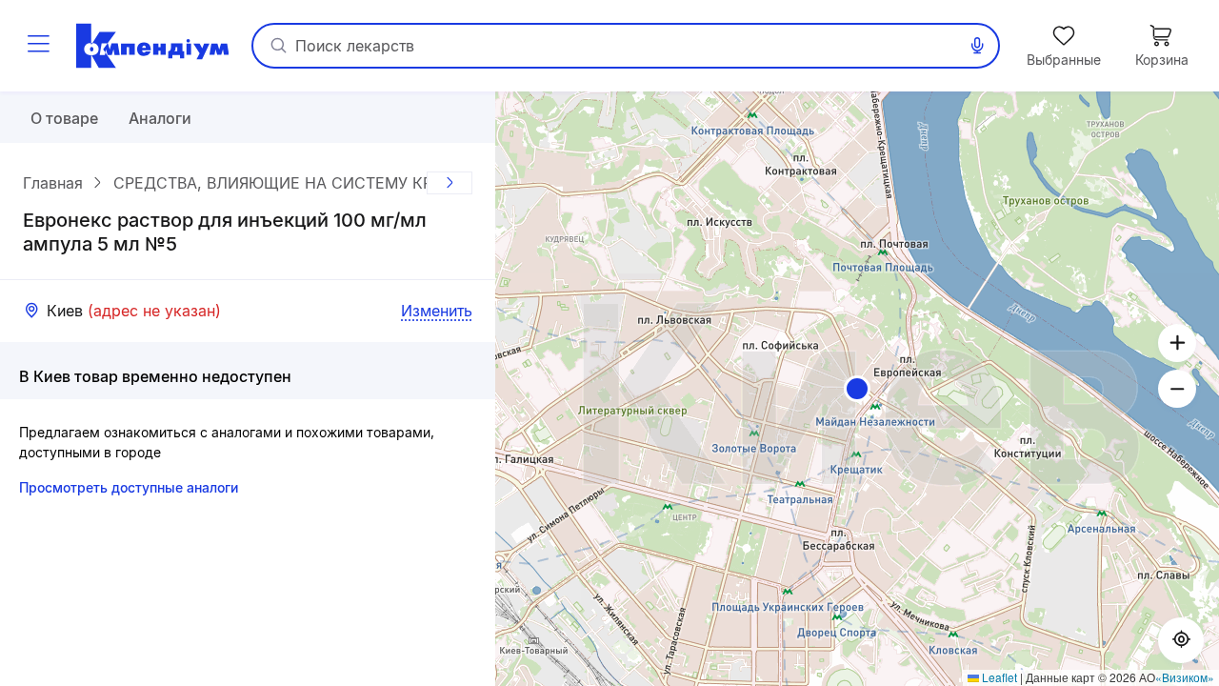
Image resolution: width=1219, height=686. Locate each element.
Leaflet (998, 677)
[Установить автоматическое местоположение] (1181, 640)
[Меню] (38, 46)
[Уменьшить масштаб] (1177, 389)
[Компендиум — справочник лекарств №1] (152, 46)
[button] (857, 388)
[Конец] (449, 183)
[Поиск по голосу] (977, 46)
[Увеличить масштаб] (1177, 343)
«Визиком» (1184, 677)
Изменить (436, 310)
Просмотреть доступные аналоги (128, 487)
